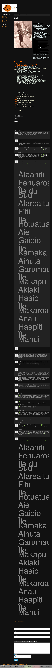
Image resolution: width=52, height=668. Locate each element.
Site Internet (16, 635)
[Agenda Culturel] (48, 666)
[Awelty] (23, 666)
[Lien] (26, 641)
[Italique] (16, 641)
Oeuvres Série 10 (5, 20)
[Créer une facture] (29, 666)
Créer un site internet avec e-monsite (8, 664)
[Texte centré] (24, 641)
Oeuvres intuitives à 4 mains (6, 19)
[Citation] (23, 641)
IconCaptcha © (29, 657)
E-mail (15, 631)
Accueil (17, 14)
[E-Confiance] (35, 666)
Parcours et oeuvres (5, 16)
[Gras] (15, 641)
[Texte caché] (28, 641)
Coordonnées (4, 26)
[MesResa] (16, 666)
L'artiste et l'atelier (6, 14)
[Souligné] (18, 641)
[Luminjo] (42, 666)
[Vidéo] (31, 641)
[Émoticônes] (33, 641)
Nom (15, 627)
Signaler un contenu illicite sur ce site (21, 664)
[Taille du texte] (20, 641)
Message (16, 639)
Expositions (4, 21)
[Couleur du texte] (21, 641)
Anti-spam (16, 654)
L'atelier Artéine (4, 17)
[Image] (29, 641)
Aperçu (36, 641)
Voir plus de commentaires (19, 621)
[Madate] (10, 666)
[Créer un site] (4, 666)
